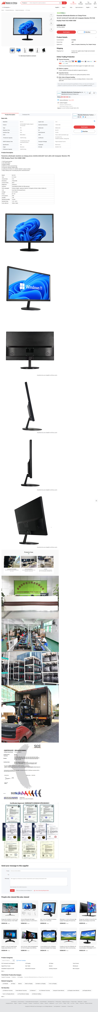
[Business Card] (94, 121)
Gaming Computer (53, 968)
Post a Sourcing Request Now (41, 890)
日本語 (64, 1003)
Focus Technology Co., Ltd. (39, 1006)
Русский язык (36, 1003)
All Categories (6, 7)
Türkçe (77, 1003)
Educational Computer (30, 968)
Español (20, 1003)
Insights (85, 1001)
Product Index (73, 1001)
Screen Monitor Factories (21, 990)
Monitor (51, 966)
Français (30, 1003)
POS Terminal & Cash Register (8, 963)
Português (25, 1003)
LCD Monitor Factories (8, 990)
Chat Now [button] (87, 32)
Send (12, 890)
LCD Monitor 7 (33, 990)
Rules (95, 7)
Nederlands (52, 1003)
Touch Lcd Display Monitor (8, 994)
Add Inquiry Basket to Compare (28, 55)
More (2, 971)
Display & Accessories (19, 10)
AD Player (51, 963)
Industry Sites (58, 1001)
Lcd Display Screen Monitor (73, 990)
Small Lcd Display (29, 983)
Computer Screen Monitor (58, 990)
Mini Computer (76, 968)
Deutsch (46, 1003)
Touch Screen (76, 963)
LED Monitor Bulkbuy (36, 994)
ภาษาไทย (72, 1003)
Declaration (64, 1006)
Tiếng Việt (82, 1003)
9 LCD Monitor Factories (44, 990)
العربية (56, 1003)
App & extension (79, 7)
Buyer (63, 7)
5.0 (79, 117)
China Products (21, 1001)
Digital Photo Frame (5, 966)
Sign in (95, 3)
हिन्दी (68, 1003)
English (15, 1003)
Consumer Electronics (9, 10)
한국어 (60, 1003)
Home (2, 10)
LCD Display (27, 10)
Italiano (41, 1003)
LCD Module (5, 983)
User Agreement (57, 1006)
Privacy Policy (70, 1006)
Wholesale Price (51, 1001)
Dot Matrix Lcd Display (41, 983)
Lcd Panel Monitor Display (23, 994)
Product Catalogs (22, 960)
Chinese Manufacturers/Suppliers (31, 1001)
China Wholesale (43, 1001)
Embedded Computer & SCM (7, 968)
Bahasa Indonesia (88, 1003)
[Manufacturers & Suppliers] (9, 2)
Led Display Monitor (86, 990)
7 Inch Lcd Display (53, 983)
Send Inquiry (66, 32)
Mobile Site (80, 1001)
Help (71, 7)
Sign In (59, 108)
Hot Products (13, 1001)
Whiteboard (75, 966)
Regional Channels (66, 1001)
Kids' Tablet (27, 966)
